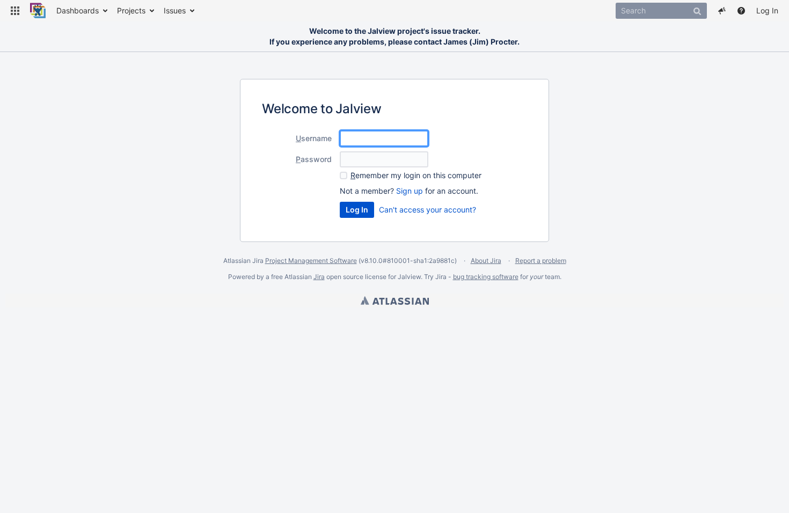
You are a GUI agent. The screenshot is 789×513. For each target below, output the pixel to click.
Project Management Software (311, 260)
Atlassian (395, 300)
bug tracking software (485, 277)
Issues (175, 10)
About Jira (486, 260)
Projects (131, 10)
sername (314, 138)
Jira (319, 277)
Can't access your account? (427, 209)
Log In (767, 10)
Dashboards (77, 10)
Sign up (409, 190)
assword (314, 159)
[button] (15, 10)
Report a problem (540, 260)
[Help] (741, 10)
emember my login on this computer (415, 175)
